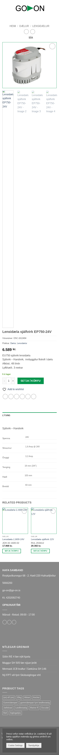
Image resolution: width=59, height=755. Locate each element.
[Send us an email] (9, 622)
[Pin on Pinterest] (28, 396)
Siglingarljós (15, 713)
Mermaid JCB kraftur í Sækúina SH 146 (24, 669)
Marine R (34, 707)
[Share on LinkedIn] (33, 396)
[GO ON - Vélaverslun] (29, 8)
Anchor (36, 697)
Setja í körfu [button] (12, 551)
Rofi (5, 713)
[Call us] (14, 622)
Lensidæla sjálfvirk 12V (42, 539)
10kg (19, 697)
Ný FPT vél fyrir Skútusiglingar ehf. (21, 675)
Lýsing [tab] (6, 415)
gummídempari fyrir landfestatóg (35, 702)
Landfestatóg (21, 707)
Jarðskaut (7, 707)
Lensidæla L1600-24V (13, 539)
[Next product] (26, 31)
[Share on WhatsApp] (5, 396)
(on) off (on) (8, 697)
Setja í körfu (31, 380)
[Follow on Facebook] (5, 622)
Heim (13, 26)
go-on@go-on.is (11, 590)
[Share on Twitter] (16, 396)
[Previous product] (32, 31)
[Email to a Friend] (22, 396)
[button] (4, 8)
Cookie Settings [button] (15, 745)
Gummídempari (10, 702)
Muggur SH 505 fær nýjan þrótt (19, 662)
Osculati (45, 707)
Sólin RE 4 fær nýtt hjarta (16, 656)
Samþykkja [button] (33, 745)
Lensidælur (40, 26)
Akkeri (27, 697)
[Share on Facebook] (11, 396)
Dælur (24, 26)
